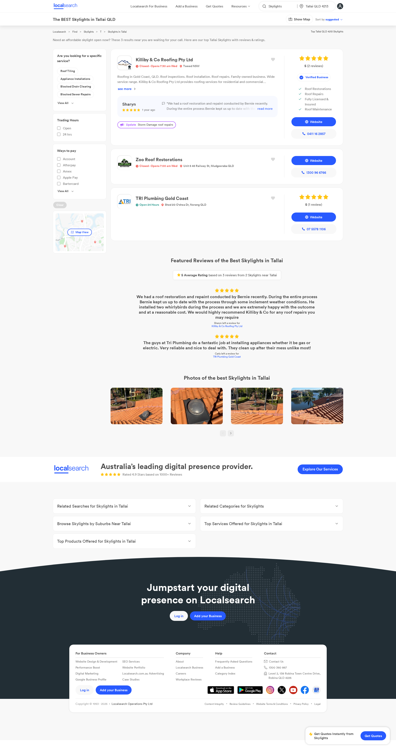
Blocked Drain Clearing (75, 86)
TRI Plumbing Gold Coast (227, 356)
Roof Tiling (67, 71)
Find (74, 31)
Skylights (89, 31)
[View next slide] (231, 433)
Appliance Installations (75, 79)
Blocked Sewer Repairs (75, 94)
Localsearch (59, 31)
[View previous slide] (223, 433)
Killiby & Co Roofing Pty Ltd (227, 326)
